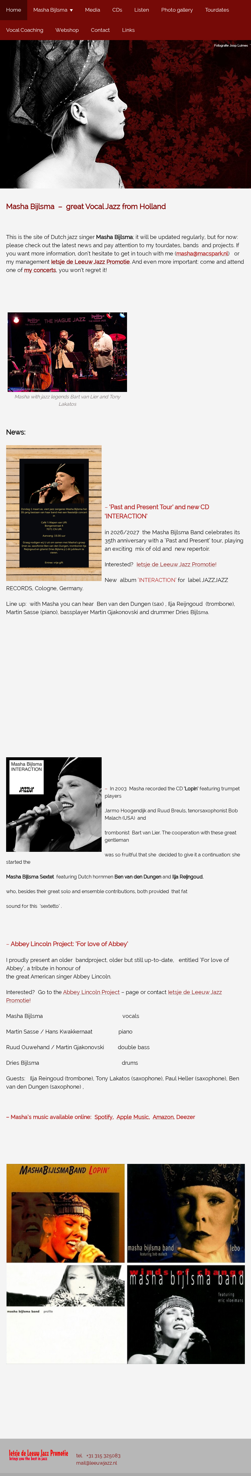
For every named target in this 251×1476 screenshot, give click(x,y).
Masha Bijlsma (50, 10)
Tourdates (217, 10)
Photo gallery (177, 10)
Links (128, 30)
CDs (117, 10)
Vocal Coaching (24, 30)
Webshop (67, 30)
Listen (141, 10)
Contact (100, 30)
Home (13, 10)
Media (92, 10)
